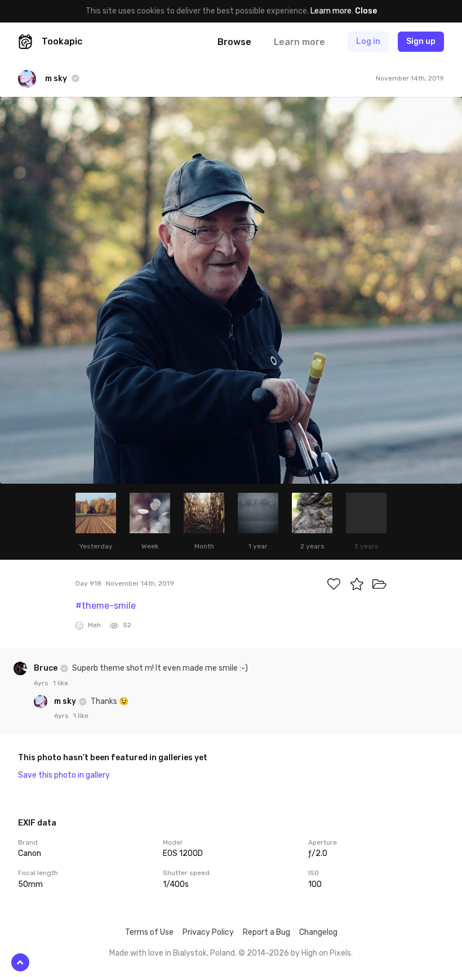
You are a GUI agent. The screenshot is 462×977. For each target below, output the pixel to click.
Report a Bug (266, 932)
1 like (60, 683)
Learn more (331, 11)
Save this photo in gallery (64, 775)
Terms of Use (149, 932)
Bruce (46, 668)
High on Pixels (326, 953)
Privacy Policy (208, 932)
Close (366, 11)
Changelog (318, 932)
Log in (368, 41)
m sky (66, 701)
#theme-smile (105, 605)
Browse (234, 42)
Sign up (421, 41)
